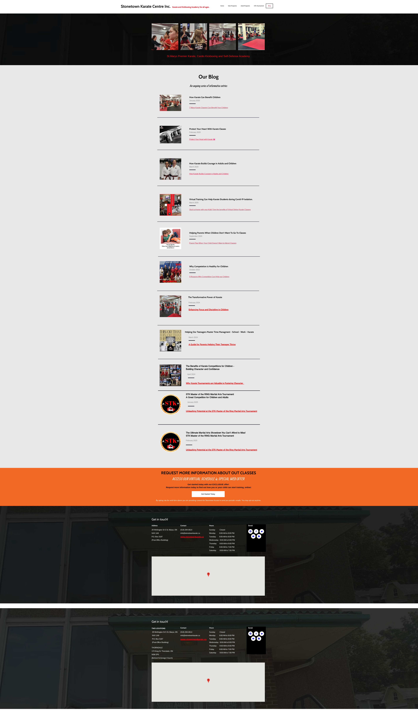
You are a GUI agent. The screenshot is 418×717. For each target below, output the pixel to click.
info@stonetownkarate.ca (190, 533)
